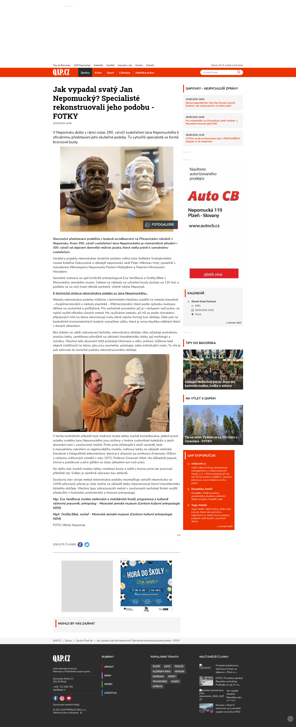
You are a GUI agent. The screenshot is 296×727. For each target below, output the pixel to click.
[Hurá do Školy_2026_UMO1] (146, 586)
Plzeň (156, 666)
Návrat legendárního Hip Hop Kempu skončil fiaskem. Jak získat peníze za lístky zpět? (210, 104)
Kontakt (150, 65)
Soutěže (110, 65)
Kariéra (139, 65)
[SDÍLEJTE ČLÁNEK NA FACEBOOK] (80, 544)
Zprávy (85, 73)
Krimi (98, 73)
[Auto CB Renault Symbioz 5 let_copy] (213, 280)
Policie (179, 666)
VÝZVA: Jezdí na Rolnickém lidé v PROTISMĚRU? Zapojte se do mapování (213, 140)
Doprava (158, 676)
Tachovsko (160, 681)
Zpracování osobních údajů (66, 704)
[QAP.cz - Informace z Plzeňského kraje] (61, 72)
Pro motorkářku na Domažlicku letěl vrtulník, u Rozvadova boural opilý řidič (212, 122)
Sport (110, 73)
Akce (167, 666)
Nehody (179, 671)
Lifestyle (124, 73)
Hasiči (175, 681)
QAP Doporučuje (82, 65)
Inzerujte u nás (125, 65)
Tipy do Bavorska (61, 65)
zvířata (157, 686)
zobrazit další (234, 322)
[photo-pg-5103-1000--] (160, 224)
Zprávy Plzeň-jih (84, 640)
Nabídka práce (144, 73)
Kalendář (98, 65)
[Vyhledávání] (238, 72)
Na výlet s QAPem (201, 398)
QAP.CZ (57, 640)
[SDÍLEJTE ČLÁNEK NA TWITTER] (86, 544)
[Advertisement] (148, 32)
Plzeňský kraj (161, 671)
